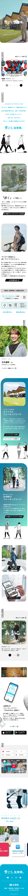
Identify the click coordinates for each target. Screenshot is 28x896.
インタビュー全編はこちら (8, 368)
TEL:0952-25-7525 (14, 890)
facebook (21, 754)
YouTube (8, 751)
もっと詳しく (13, 726)
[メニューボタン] (25, 3)
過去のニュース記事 (20, 56)
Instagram (8, 754)
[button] (21, 85)
